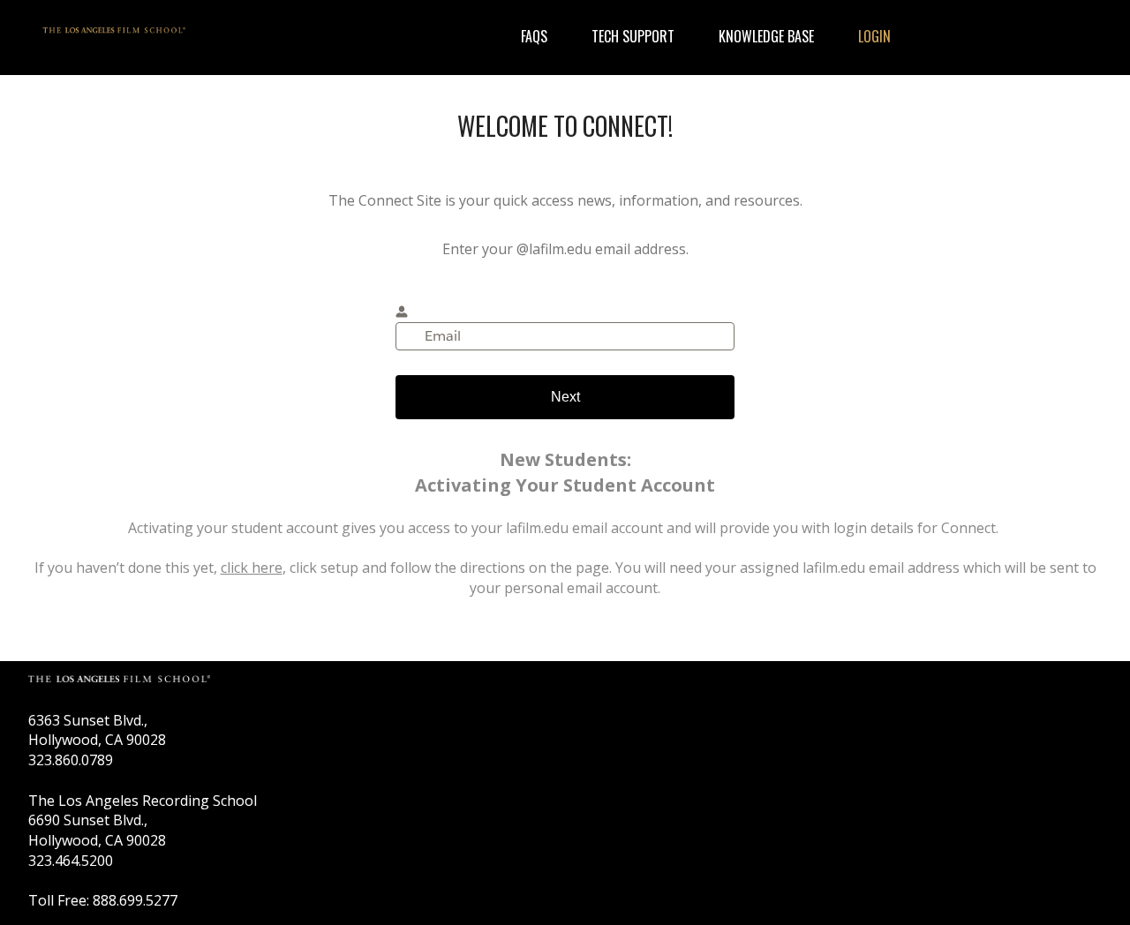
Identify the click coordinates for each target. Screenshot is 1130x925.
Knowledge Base (766, 36)
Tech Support (632, 36)
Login (874, 36)
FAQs (534, 36)
